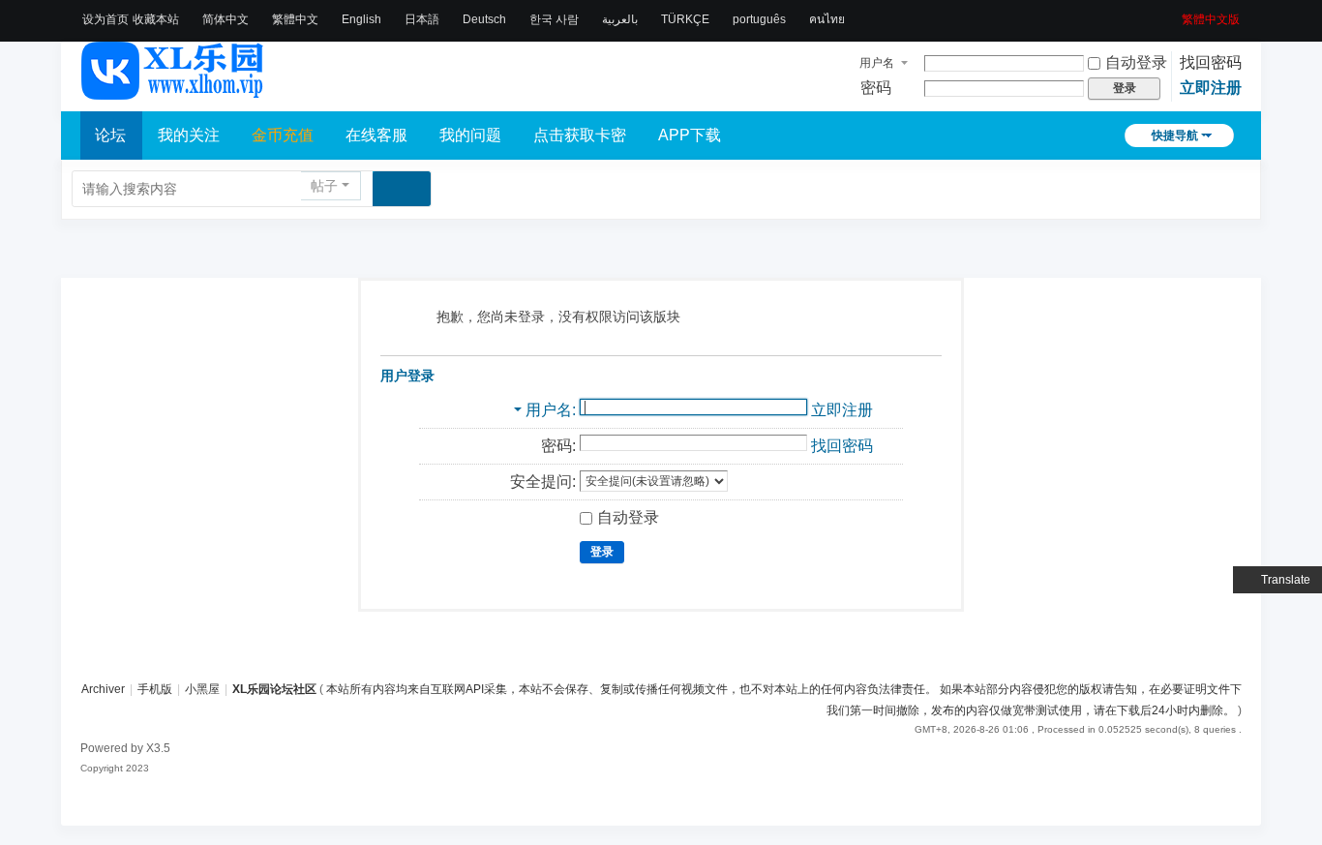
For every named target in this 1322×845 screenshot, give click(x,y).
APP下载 (689, 135)
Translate (1285, 580)
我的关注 (189, 135)
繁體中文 (295, 19)
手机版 (154, 689)
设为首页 (105, 19)
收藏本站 (156, 19)
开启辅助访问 (1175, 13)
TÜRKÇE (685, 19)
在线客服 (376, 135)
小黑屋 (202, 689)
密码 (875, 87)
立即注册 (1211, 87)
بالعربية (620, 19)
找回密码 (1211, 62)
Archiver (103, 689)
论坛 (110, 135)
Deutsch (484, 19)
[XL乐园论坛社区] (173, 91)
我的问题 (470, 135)
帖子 (324, 186)
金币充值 (283, 135)
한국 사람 (554, 19)
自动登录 (1136, 62)
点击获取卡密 (579, 135)
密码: (558, 446)
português (759, 19)
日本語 (422, 19)
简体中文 (225, 19)
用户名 (876, 63)
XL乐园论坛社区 (274, 689)
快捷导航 (1175, 135)
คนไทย (827, 19)
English (361, 19)
